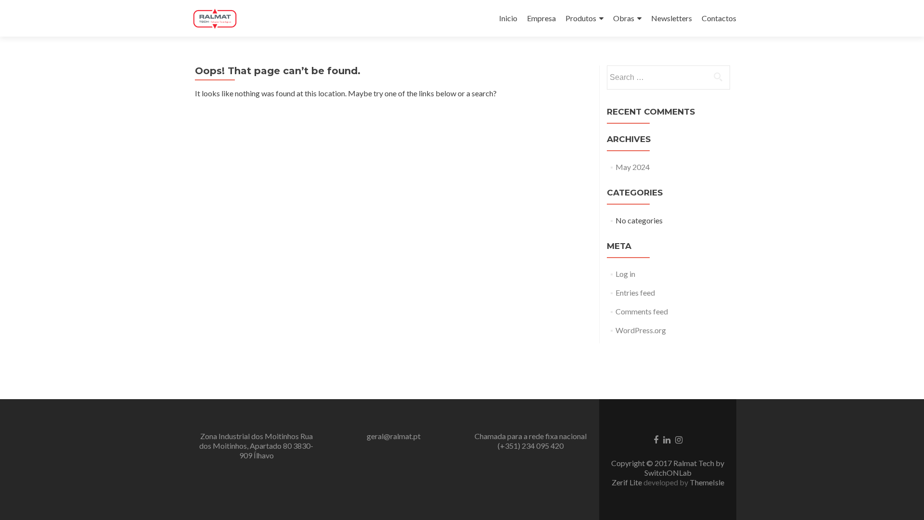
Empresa (541, 18)
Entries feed (635, 292)
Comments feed (642, 311)
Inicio (508, 18)
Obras (623, 18)
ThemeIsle (707, 482)
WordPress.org (641, 330)
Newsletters (671, 18)
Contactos (719, 18)
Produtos (580, 18)
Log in (625, 273)
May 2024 (633, 166)
